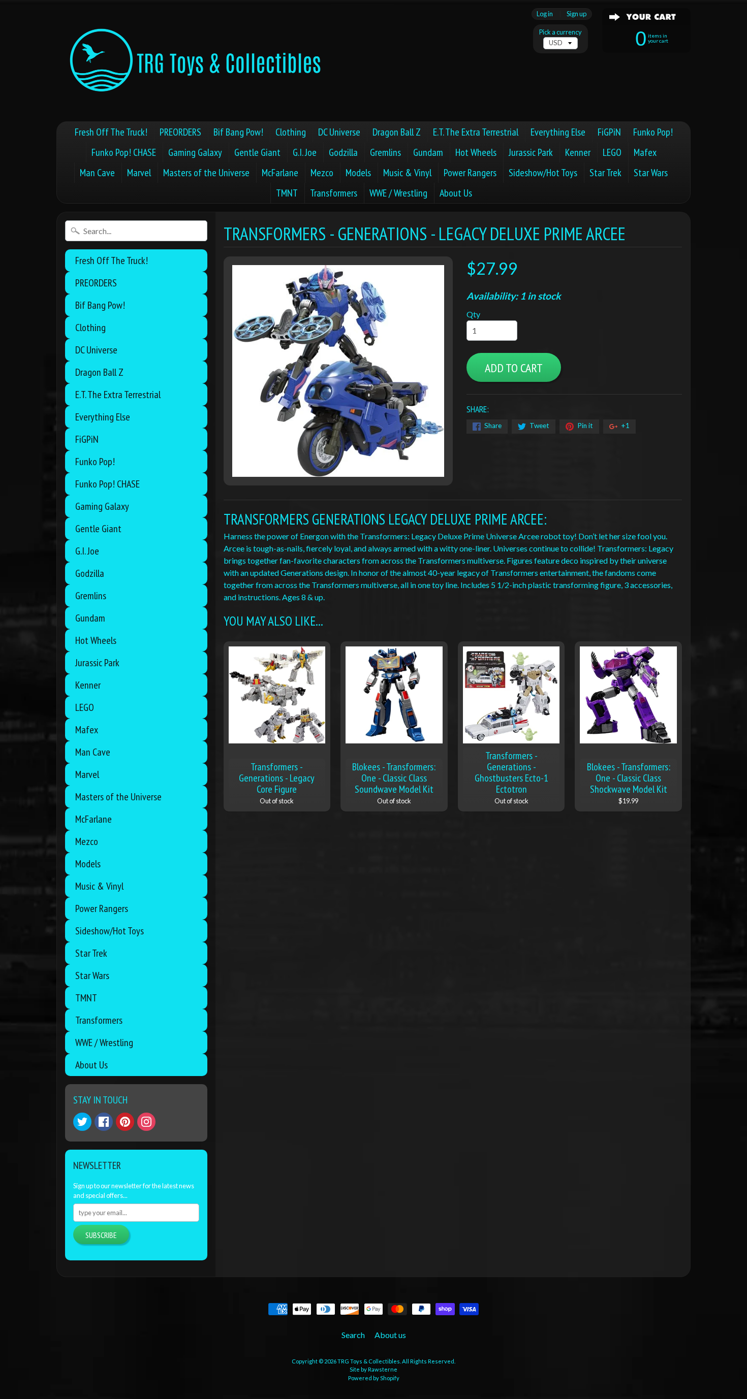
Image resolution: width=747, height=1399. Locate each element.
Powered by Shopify (373, 1378)
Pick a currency (560, 32)
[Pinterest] (125, 1122)
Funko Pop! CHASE (123, 152)
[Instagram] (146, 1122)
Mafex (645, 152)
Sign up (576, 14)
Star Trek (605, 172)
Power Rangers (470, 172)
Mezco (321, 172)
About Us (456, 193)
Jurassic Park (531, 152)
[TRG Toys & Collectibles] (196, 60)
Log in (545, 14)
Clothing (290, 132)
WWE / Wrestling (398, 193)
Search (353, 1335)
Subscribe (101, 1235)
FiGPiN (609, 132)
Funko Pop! (653, 132)
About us (390, 1335)
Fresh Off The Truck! (111, 132)
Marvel (139, 172)
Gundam (428, 152)
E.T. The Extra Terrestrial (475, 132)
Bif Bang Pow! (238, 132)
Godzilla (343, 152)
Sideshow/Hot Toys (543, 172)
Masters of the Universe (206, 172)
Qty (473, 314)
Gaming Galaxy (195, 152)
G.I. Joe (305, 152)
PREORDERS (180, 132)
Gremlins (385, 152)
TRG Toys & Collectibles (368, 1361)
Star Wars (651, 172)
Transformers (333, 193)
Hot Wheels (475, 152)
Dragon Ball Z (396, 132)
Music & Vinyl (407, 172)
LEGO (612, 152)
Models (358, 172)
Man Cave (97, 172)
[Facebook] (104, 1122)
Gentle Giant (257, 152)
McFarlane (280, 172)
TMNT (287, 193)
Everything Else (558, 132)
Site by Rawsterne (373, 1369)
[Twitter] (82, 1122)
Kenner (577, 152)
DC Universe (339, 132)
